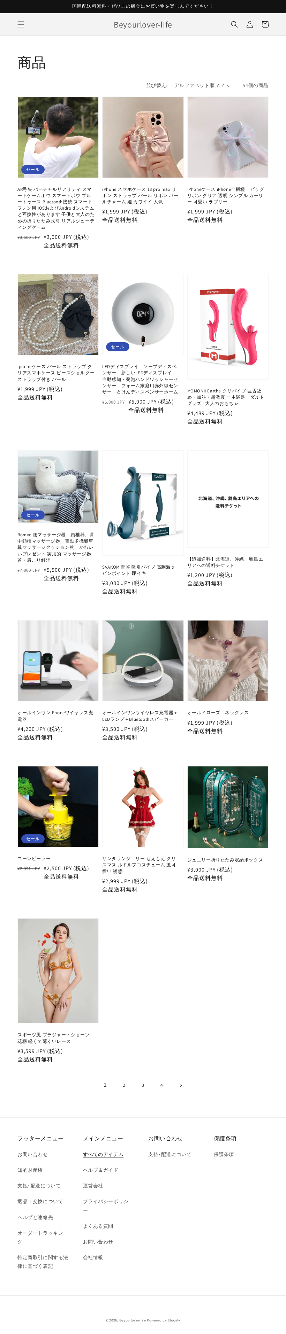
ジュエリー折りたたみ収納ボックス (225, 860)
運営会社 (93, 1186)
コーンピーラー (34, 858)
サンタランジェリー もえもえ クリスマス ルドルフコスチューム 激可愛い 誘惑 (139, 865)
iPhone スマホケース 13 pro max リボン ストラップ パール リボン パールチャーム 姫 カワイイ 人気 (140, 195)
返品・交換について (40, 1201)
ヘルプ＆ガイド (101, 1170)
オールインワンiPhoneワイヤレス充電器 (55, 716)
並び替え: (156, 85)
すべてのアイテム (103, 1154)
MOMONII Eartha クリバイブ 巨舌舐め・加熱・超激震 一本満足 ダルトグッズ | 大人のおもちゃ (225, 397)
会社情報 (93, 1257)
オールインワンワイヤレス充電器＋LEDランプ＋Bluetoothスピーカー (140, 716)
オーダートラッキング (40, 1237)
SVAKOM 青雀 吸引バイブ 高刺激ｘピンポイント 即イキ (138, 570)
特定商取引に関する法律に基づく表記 (42, 1261)
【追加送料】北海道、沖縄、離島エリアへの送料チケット (225, 562)
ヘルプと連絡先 (35, 1217)
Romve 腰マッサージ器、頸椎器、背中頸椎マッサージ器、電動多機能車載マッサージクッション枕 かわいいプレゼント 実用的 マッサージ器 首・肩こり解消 (55, 547)
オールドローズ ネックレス (218, 713)
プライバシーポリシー (106, 1205)
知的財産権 (30, 1170)
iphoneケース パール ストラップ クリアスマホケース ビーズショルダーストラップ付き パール (56, 373)
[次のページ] (180, 1085)
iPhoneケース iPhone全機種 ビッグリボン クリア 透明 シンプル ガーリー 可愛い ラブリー (225, 195)
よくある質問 (98, 1226)
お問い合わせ (32, 1154)
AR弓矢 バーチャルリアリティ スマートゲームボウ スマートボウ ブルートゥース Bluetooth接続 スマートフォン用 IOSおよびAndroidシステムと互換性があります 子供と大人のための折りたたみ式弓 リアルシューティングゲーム (56, 208)
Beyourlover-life (132, 1320)
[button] (21, 24)
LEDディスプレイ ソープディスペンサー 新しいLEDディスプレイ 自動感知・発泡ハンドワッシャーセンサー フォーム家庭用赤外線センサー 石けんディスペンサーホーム (140, 379)
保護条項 (224, 1154)
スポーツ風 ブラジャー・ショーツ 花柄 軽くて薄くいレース (53, 1038)
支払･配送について (39, 1186)
